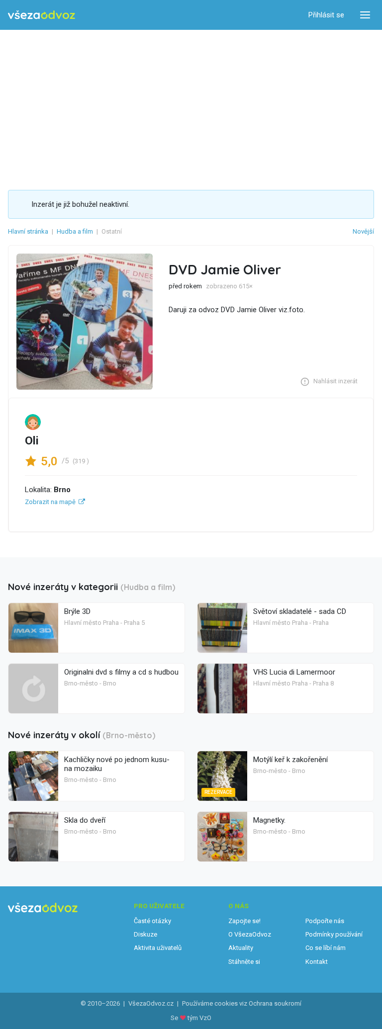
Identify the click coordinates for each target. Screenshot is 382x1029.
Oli (32, 440)
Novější (363, 231)
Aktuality (240, 947)
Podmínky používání (334, 934)
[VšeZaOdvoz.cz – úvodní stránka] (41, 15)
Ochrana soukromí (275, 1003)
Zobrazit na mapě (50, 502)
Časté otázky (152, 921)
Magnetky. (269, 820)
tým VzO (199, 1018)
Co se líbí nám (325, 947)
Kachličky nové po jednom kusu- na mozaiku (117, 764)
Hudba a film (75, 231)
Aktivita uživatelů (158, 947)
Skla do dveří (84, 820)
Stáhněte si (244, 961)
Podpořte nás (324, 921)
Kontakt (316, 961)
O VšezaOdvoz (249, 934)
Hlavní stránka (28, 231)
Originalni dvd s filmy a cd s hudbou (121, 672)
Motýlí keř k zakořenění (290, 759)
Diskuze (145, 934)
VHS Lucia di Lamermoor (294, 672)
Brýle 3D (77, 611)
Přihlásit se (326, 14)
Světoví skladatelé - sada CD (299, 611)
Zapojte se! (244, 921)
